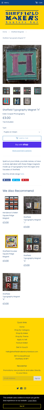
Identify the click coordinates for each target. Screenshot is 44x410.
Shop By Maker (22, 333)
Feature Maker (22, 343)
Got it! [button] (22, 406)
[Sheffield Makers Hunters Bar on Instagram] (25, 388)
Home (5, 32)
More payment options (22, 150)
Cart (40, 2)
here (22, 174)
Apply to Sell (22, 339)
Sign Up (37, 378)
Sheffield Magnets (17, 32)
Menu (6, 2)
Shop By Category (22, 330)
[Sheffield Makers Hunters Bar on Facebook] (21, 388)
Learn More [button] (32, 400)
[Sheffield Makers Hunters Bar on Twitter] (18, 388)
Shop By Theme (21, 336)
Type (4, 128)
